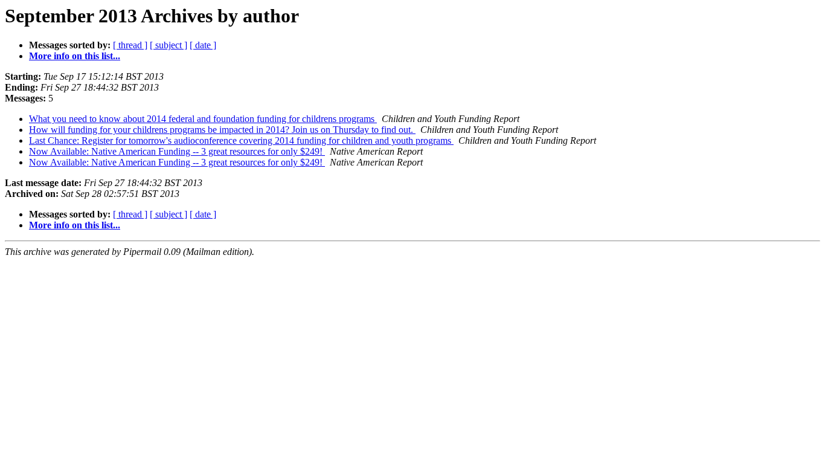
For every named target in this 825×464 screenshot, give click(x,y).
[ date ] (203, 45)
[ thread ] (130, 45)
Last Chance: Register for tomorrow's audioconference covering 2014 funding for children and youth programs (241, 140)
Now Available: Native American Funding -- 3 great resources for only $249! (177, 151)
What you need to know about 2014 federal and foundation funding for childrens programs (203, 119)
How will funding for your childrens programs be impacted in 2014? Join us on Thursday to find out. (222, 129)
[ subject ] (168, 45)
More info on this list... (74, 56)
